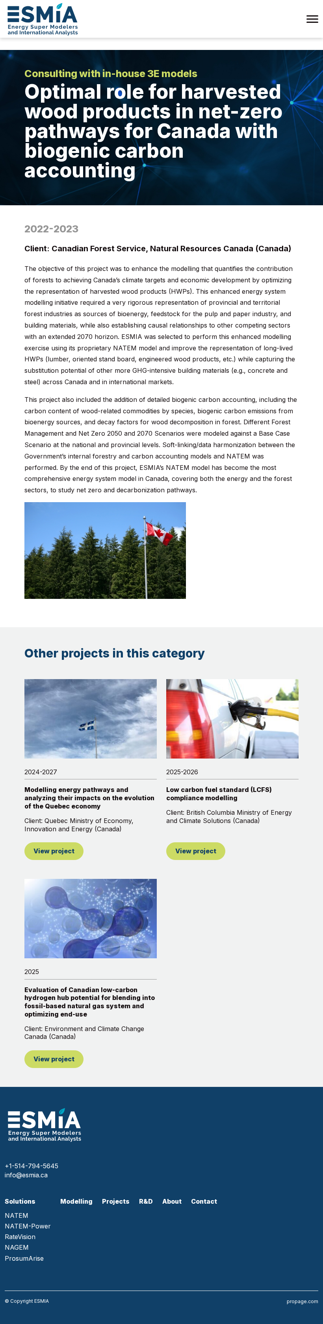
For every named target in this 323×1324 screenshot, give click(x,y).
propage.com (302, 1301)
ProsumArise (24, 1258)
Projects (116, 1201)
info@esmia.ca (26, 1175)
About (172, 1201)
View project (53, 851)
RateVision (20, 1237)
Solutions (20, 1201)
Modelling (76, 1201)
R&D (146, 1201)
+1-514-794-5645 (31, 1166)
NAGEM (17, 1247)
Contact (204, 1201)
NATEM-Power (28, 1226)
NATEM (16, 1215)
